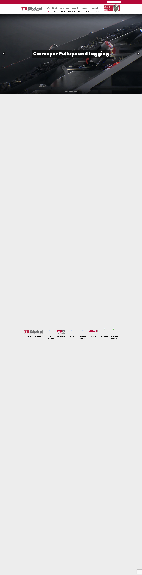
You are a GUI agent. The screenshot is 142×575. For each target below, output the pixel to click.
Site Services (61, 336)
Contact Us (95, 11)
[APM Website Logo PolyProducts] (50, 331)
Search (75, 8)
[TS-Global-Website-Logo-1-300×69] (33, 332)
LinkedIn (96, 8)
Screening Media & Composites (82, 338)
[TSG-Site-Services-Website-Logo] (61, 332)
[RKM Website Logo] (104, 329)
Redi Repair (93, 336)
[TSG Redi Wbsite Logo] (93, 331)
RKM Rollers (104, 336)
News (80, 11)
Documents (71, 11)
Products (62, 11)
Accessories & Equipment (33, 336)
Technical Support (113, 2)
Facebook (85, 8)
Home (48, 11)
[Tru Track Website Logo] (113, 329)
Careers (87, 11)
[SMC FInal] (82, 331)
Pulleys (72, 336)
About (55, 11)
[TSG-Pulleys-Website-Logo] (71, 331)
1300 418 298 (52, 8)
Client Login (65, 8)
